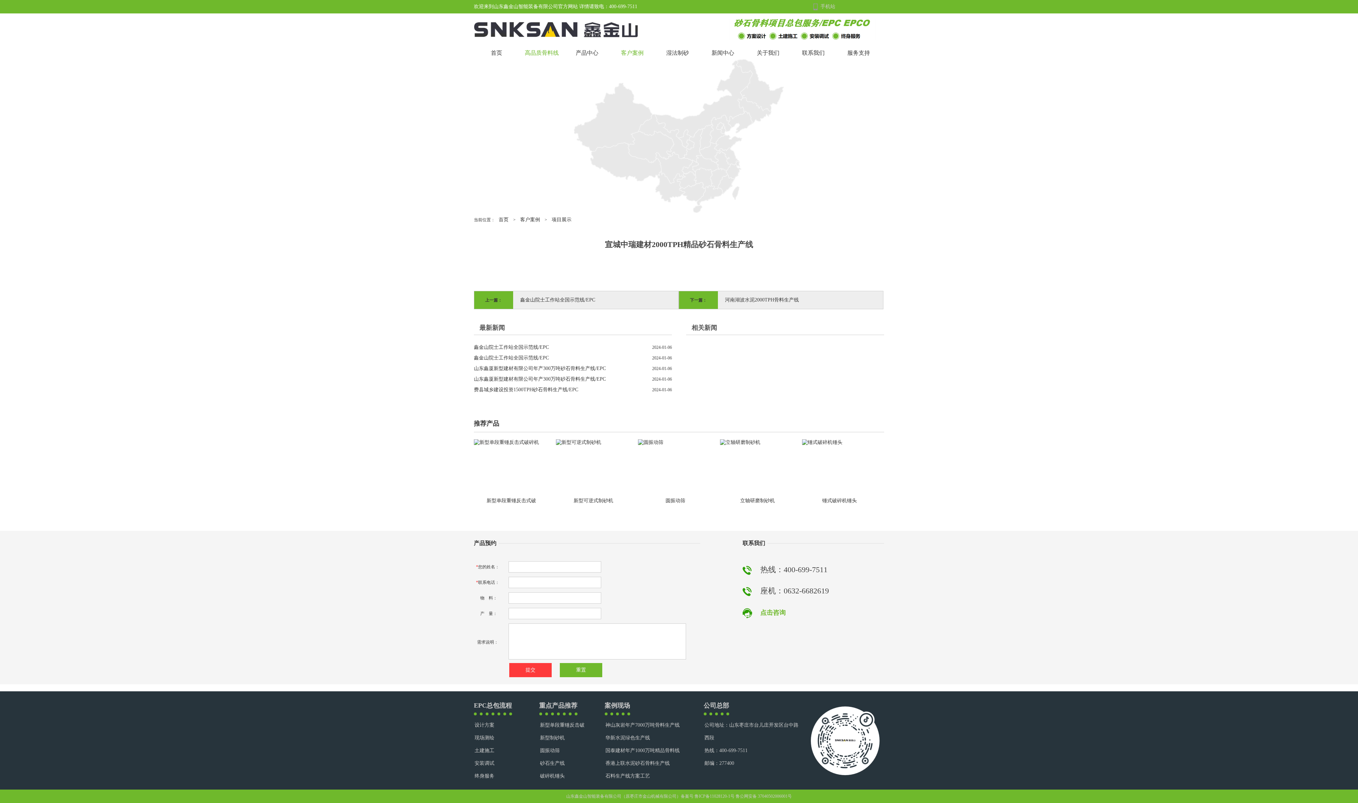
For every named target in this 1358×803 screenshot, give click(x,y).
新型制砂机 (552, 737)
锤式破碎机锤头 (839, 500)
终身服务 (484, 776)
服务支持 (858, 53)
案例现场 (617, 705)
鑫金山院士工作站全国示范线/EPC (557, 300)
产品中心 (587, 53)
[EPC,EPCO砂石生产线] (802, 28)
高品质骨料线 (542, 53)
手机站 (827, 6)
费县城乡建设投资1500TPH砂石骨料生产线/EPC (526, 389)
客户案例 (632, 53)
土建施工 (484, 750)
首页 (496, 53)
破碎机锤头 (552, 776)
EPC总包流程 (493, 705)
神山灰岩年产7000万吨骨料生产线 (642, 725)
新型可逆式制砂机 (593, 500)
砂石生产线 (552, 763)
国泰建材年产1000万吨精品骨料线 (642, 750)
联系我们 (813, 53)
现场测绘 (484, 737)
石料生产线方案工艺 (627, 776)
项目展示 (561, 219)
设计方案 (484, 725)
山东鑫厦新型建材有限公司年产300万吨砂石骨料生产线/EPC (540, 368)
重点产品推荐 (558, 705)
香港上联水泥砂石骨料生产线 (637, 763)
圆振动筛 (675, 500)
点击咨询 (773, 612)
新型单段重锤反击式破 (511, 500)
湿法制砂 (677, 53)
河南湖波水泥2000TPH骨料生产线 (762, 300)
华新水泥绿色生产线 (627, 737)
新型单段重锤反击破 (562, 725)
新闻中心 (723, 53)
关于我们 (768, 53)
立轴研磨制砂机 (757, 500)
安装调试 (484, 763)
